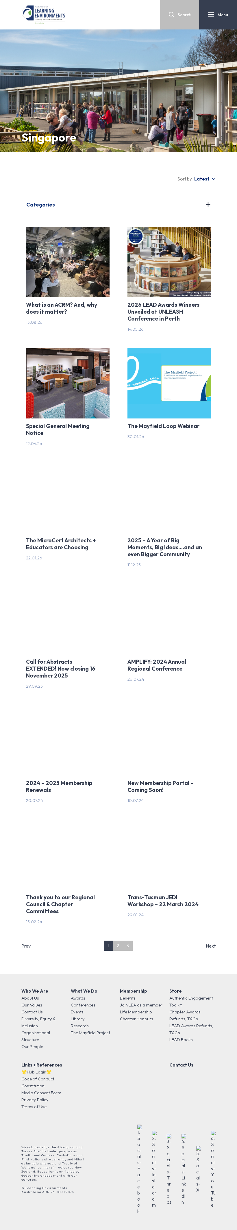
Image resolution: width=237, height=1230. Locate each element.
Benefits (128, 998)
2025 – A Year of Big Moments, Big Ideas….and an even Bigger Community (164, 547)
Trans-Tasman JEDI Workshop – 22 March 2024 (163, 901)
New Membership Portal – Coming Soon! (160, 786)
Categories (40, 204)
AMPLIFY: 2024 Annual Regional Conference (156, 665)
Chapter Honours (136, 1018)
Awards (78, 998)
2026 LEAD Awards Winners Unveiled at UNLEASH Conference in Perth (163, 311)
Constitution (33, 1085)
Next (211, 946)
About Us (30, 998)
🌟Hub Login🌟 (36, 1072)
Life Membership (136, 1012)
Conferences (83, 1005)
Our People (32, 1046)
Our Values (31, 1005)
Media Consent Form (41, 1092)
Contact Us (32, 1012)
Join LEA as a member (141, 1005)
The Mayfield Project (90, 1032)
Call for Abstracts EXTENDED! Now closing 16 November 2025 (60, 668)
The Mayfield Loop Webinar (163, 426)
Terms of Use (34, 1106)
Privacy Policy (35, 1099)
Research (80, 1025)
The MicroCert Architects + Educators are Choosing (61, 544)
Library (78, 1018)
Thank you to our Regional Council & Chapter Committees (60, 904)
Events (77, 1012)
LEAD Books (181, 1039)
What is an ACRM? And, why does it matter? (61, 308)
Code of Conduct (37, 1079)
